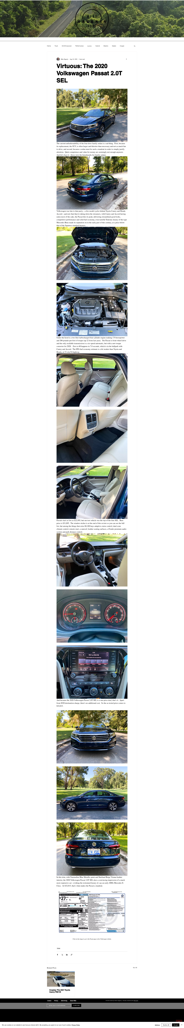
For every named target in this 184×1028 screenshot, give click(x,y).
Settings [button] (157, 1025)
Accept (176, 1025)
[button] (135, 46)
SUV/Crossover (67, 46)
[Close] (182, 1024)
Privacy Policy (76, 1025)
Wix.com (136, 1000)
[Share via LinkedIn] (67, 955)
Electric (106, 46)
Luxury (89, 46)
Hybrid (97, 46)
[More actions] (126, 59)
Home (49, 46)
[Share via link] (71, 955)
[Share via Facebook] (57, 955)
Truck (56, 46)
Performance (79, 46)
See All (135, 967)
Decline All (166, 1025)
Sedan (114, 46)
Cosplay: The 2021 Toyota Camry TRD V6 (59, 991)
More (121, 46)
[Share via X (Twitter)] (62, 955)
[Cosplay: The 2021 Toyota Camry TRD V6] (61, 979)
